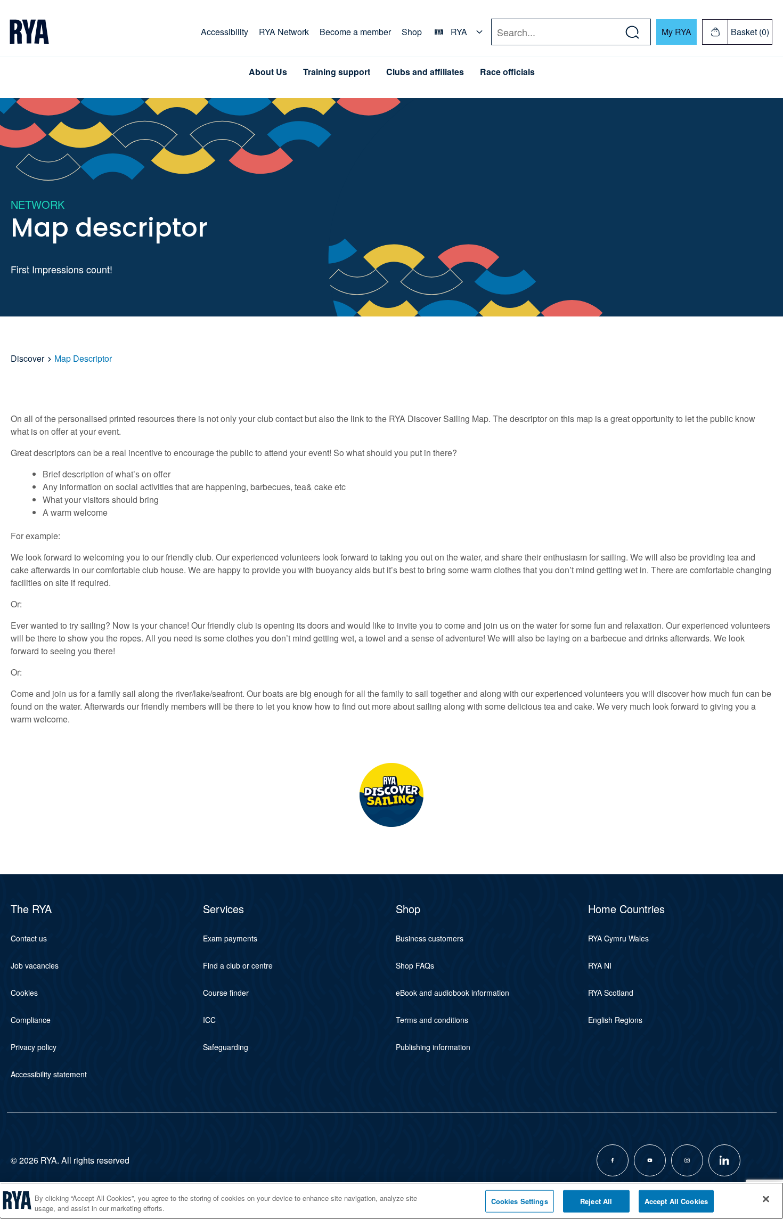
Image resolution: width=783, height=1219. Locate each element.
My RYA (676, 32)
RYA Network (284, 32)
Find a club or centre (238, 965)
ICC (209, 1019)
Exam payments (230, 938)
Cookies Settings (519, 1201)
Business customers (429, 938)
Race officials (507, 72)
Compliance (31, 1019)
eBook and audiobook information (452, 992)
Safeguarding (225, 1047)
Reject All (596, 1201)
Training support (336, 72)
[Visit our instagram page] (687, 1160)
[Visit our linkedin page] (724, 1160)
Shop (412, 32)
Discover (28, 358)
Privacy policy (33, 1047)
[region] (391, 1200)
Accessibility (224, 32)
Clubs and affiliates (425, 72)
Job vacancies (35, 965)
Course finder (226, 992)
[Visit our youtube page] (650, 1160)
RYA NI (599, 965)
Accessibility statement (49, 1074)
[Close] (766, 1199)
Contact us (29, 938)
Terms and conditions (432, 1019)
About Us (268, 72)
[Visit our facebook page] (613, 1160)
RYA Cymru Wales (618, 938)
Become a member (355, 32)
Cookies (24, 992)
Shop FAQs (415, 965)
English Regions (615, 1019)
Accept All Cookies (676, 1201)
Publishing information (433, 1047)
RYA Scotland (610, 992)
